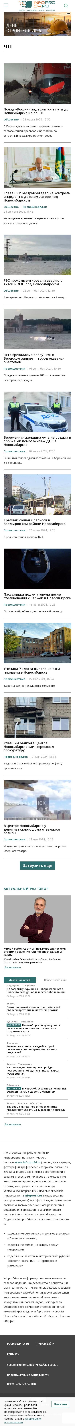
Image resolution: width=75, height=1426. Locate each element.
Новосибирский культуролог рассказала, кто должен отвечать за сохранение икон (33, 1028)
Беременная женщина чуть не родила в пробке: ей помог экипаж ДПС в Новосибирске (37, 441)
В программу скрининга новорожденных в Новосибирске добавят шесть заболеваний (36, 990)
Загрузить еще (37, 865)
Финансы (12, 1043)
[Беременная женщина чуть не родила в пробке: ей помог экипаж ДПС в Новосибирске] (37, 412)
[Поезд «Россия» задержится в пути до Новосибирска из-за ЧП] (37, 83)
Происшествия (14, 368)
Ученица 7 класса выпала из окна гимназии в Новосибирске (32, 670)
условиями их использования (22, 1420)
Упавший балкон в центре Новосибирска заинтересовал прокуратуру (29, 746)
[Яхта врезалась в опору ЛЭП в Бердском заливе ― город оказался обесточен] (37, 329)
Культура (12, 1022)
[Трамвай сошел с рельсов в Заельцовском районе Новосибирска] (37, 494)
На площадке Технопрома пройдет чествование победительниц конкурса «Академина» (33, 1070)
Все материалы (13, 967)
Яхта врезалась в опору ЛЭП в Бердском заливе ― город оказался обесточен (34, 358)
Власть (11, 1004)
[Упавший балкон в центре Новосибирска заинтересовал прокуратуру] (37, 717)
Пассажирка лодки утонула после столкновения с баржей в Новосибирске (37, 596)
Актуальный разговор (26, 889)
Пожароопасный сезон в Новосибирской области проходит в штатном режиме (33, 1008)
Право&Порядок (35, 207)
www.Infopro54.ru (27, 1162)
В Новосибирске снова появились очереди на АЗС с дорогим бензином (37, 1090)
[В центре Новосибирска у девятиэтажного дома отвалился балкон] (37, 800)
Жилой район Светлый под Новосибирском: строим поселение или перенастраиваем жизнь (35, 951)
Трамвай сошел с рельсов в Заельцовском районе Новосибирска (35, 522)
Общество (11, 119)
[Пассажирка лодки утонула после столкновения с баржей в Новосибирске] (37, 569)
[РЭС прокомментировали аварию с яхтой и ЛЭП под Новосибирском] (37, 255)
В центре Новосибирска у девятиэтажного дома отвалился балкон (32, 829)
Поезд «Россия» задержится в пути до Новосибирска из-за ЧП (36, 111)
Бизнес (11, 1064)
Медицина (13, 985)
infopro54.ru (33, 1195)
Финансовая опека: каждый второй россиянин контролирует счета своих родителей (32, 1049)
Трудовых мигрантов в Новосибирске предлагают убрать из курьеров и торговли (36, 1108)
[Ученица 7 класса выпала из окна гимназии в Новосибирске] (37, 643)
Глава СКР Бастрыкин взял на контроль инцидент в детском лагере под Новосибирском (37, 196)
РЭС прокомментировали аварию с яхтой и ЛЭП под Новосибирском (33, 282)
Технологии (25, 1064)
